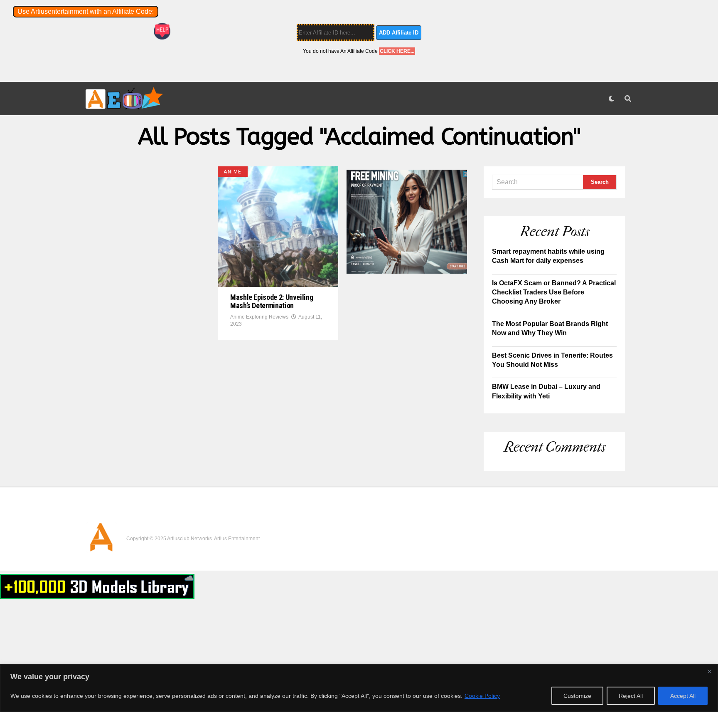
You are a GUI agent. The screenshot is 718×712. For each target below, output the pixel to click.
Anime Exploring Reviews (259, 317)
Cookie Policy (482, 695)
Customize (577, 695)
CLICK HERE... (397, 51)
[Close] (709, 671)
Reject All (631, 695)
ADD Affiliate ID (398, 33)
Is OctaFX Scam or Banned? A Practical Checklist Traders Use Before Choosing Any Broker (554, 292)
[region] (359, 688)
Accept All (683, 695)
